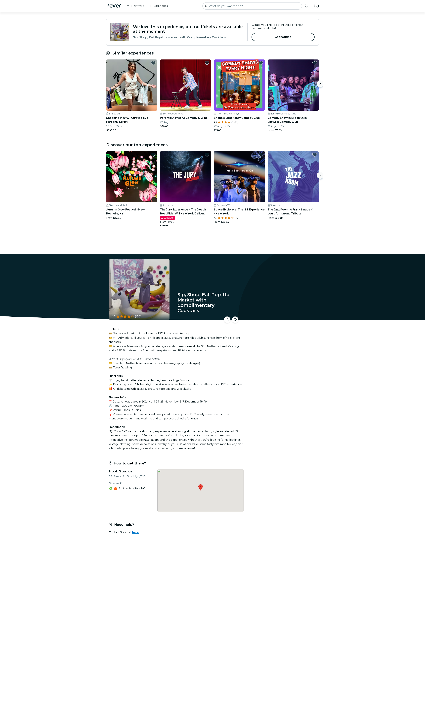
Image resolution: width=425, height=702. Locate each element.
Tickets (282, 317)
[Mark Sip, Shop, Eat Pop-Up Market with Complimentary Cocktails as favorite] (235, 319)
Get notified (283, 37)
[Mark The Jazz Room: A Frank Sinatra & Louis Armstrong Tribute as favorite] (314, 154)
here (135, 532)
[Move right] (320, 83)
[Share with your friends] (227, 319)
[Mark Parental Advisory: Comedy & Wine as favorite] (207, 63)
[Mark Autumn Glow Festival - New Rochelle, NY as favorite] (153, 154)
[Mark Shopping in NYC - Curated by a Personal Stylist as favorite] (153, 63)
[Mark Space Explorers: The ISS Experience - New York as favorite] (261, 154)
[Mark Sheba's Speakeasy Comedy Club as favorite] (261, 63)
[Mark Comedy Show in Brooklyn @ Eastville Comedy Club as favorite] (314, 63)
